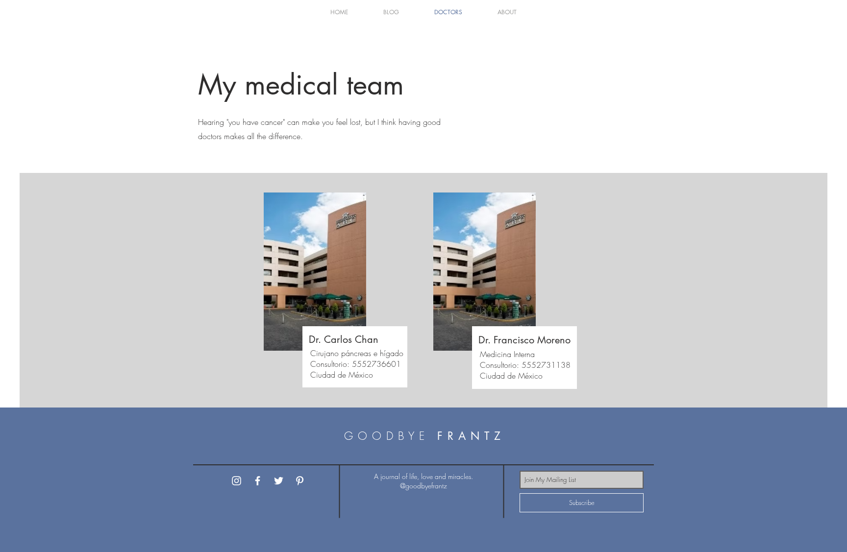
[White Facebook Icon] (257, 481)
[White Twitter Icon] (279, 481)
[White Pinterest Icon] (300, 481)
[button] (391, 12)
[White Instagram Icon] (236, 481)
